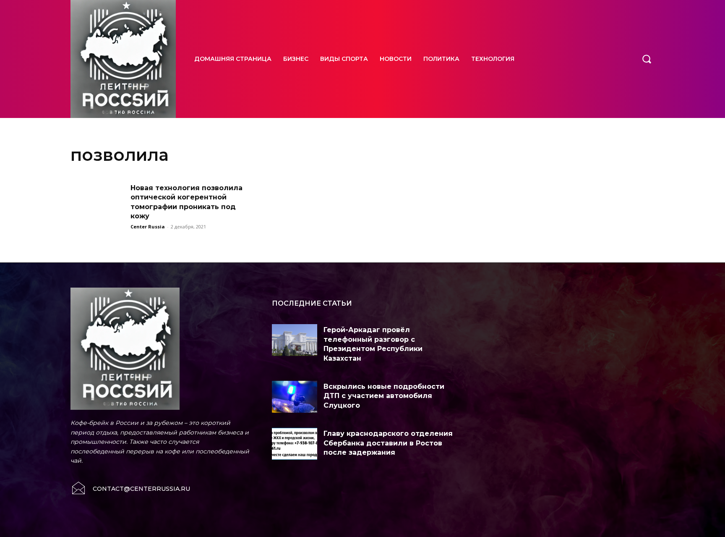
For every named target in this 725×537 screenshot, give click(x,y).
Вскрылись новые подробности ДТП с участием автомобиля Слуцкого (383, 395)
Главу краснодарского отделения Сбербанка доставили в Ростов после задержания (388, 443)
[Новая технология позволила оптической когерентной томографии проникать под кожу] (97, 202)
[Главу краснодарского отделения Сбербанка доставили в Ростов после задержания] (294, 444)
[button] (647, 59)
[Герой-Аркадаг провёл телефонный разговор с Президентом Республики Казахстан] (294, 340)
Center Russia (147, 226)
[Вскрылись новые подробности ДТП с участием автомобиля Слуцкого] (294, 397)
